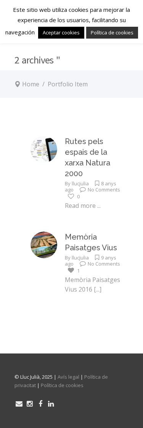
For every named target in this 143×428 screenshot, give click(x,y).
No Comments (104, 189)
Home (30, 84)
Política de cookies (62, 385)
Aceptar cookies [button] (61, 32)
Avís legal (68, 376)
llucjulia (80, 183)
